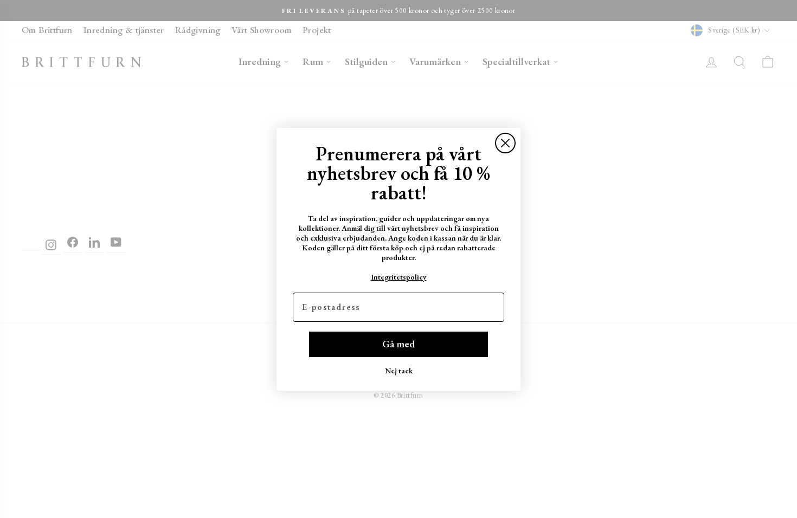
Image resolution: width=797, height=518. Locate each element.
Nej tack (399, 370)
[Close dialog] (505, 143)
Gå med (398, 344)
